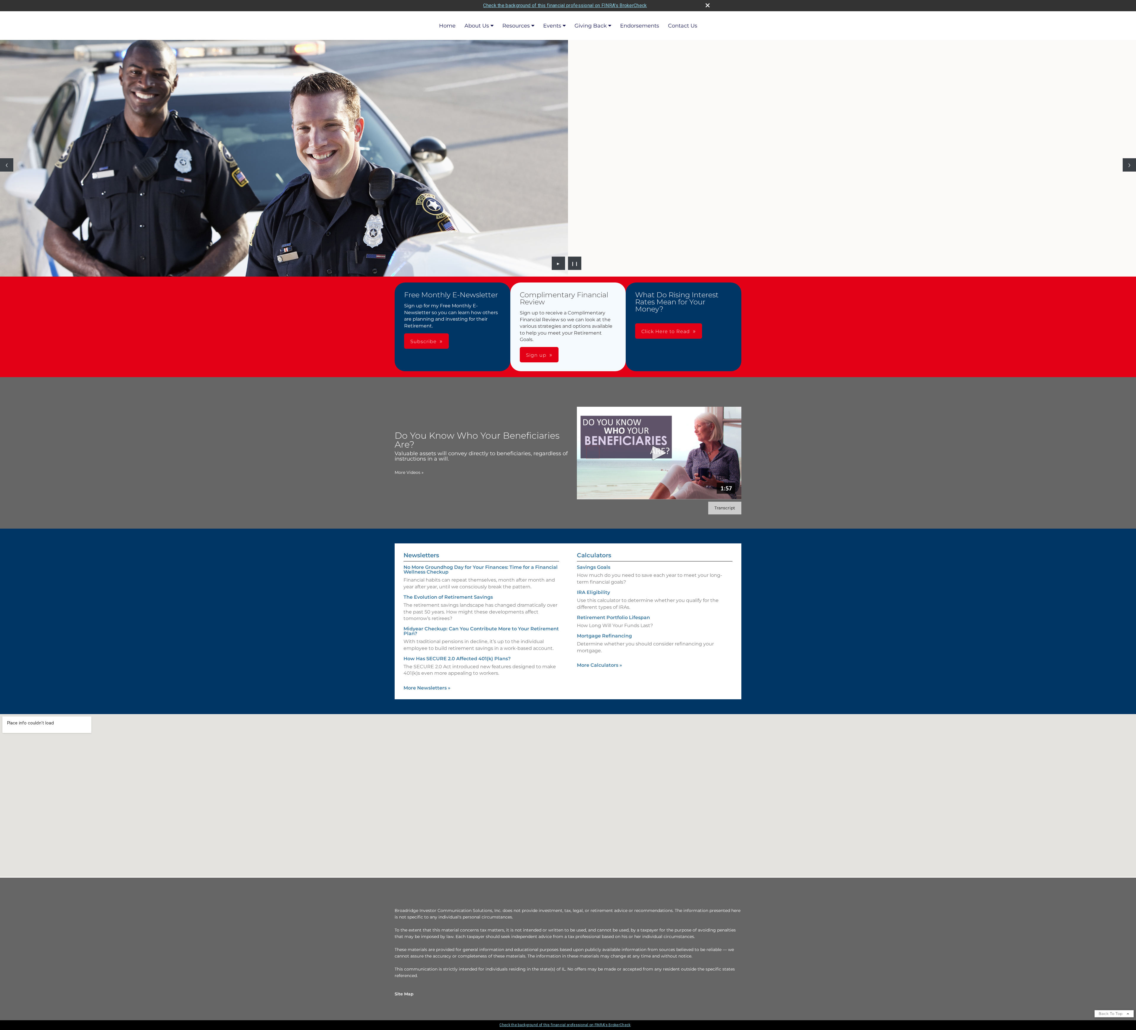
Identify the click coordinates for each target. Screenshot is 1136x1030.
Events (552, 25)
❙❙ (575, 263)
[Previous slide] (6, 165)
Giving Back (591, 25)
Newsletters (421, 555)
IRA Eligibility (593, 592)
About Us (476, 25)
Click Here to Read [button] (665, 331)
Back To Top (1111, 1013)
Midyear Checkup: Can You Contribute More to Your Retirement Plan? (481, 631)
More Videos (409, 472)
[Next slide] (1129, 165)
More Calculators (599, 665)
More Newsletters (427, 688)
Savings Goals (593, 567)
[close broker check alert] (707, 5)
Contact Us (682, 25)
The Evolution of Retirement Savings (448, 597)
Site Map (404, 994)
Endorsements (639, 25)
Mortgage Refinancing (604, 636)
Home (447, 25)
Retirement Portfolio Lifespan (613, 617)
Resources (516, 25)
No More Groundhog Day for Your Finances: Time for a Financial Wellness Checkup (481, 569)
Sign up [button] (536, 355)
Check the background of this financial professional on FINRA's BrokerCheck (565, 5)
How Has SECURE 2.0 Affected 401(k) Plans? (457, 658)
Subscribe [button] (423, 341)
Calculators (594, 555)
